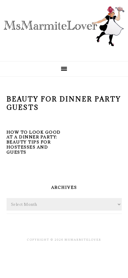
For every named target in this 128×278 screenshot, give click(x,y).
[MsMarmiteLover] (64, 51)
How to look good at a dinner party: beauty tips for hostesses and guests (34, 142)
